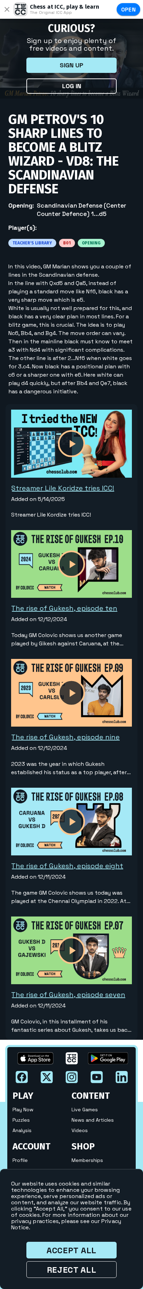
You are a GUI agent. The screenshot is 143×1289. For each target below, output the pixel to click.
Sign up (71, 65)
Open (128, 9)
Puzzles (21, 1120)
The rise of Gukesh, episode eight (67, 865)
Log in (71, 86)
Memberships (87, 1160)
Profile (20, 1160)
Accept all (71, 1250)
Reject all (71, 1269)
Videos (80, 1130)
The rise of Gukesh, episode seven (68, 994)
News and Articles (93, 1120)
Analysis (22, 1130)
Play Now (22, 1109)
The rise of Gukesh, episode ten (64, 608)
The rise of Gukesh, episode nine (65, 737)
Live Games (85, 1109)
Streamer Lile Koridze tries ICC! (62, 488)
